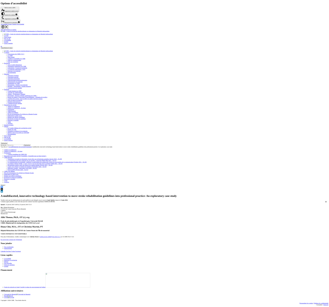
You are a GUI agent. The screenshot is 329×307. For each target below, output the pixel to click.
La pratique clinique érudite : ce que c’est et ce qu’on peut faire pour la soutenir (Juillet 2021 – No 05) (35, 163)
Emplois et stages (8, 125)
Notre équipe (11, 57)
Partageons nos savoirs (10, 105)
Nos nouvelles (8, 263)
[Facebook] (164, 187)
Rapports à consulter (13, 120)
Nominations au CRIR (14, 83)
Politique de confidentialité (321, 303)
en (1, 46)
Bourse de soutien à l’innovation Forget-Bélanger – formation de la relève (27, 97)
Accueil (6, 35)
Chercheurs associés (13, 77)
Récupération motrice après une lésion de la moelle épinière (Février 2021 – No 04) (30, 165)
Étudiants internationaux (14, 102)
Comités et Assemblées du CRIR (16, 58)
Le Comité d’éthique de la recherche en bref (19, 128)
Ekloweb (325, 305)
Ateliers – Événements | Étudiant (16, 94)
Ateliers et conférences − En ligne (13, 151)
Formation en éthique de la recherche (18, 131)
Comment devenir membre (15, 88)
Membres (6, 74)
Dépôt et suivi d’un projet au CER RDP (18, 132)
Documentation (12, 72)
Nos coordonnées (9, 247)
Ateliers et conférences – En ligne (17, 108)
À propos (6, 52)
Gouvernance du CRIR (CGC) (16, 54)
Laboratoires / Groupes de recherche (17, 68)
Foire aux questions (13, 61)
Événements (11, 109)
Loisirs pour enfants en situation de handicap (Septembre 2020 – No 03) (27, 166)
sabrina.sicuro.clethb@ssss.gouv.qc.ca (50, 236)
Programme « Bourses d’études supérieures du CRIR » (22, 95)
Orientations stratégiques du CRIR (17, 66)
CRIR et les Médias (13, 112)
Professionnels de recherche (15, 82)
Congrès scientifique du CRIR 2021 (17, 154)
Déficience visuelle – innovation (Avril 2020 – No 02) (22, 168)
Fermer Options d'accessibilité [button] (16, 24)
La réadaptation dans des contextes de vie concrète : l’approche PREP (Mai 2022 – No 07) (32, 160)
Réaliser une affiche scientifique (16, 117)
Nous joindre (7, 37)
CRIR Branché (12, 111)
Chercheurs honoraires (14, 78)
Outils (9, 122)
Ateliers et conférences (14, 106)
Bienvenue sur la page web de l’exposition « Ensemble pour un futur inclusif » (25, 156)
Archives (10, 123)
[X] (164, 189)
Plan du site (7, 38)
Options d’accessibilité (14, 3)
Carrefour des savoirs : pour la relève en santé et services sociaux (25, 98)
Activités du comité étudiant (15, 92)
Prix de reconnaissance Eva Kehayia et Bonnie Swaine (22, 114)
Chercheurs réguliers (13, 75)
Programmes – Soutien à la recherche (18, 85)
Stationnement (8, 248)
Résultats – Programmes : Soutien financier (19, 86)
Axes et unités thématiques (15, 65)
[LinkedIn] (164, 191)
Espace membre (8, 43)
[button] (10, 22)
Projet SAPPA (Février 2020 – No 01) (18, 170)
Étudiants (6, 89)
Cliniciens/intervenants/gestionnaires (17, 80)
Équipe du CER (12, 129)
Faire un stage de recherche (15, 100)
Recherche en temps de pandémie (17, 119)
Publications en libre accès (15, 115)
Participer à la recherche (14, 71)
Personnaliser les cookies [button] (306, 303)
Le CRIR (10, 55)
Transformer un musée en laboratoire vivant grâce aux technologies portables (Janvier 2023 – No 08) (35, 159)
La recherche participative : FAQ (16, 69)
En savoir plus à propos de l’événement (11, 239)
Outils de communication (14, 60)
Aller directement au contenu (8, 29)
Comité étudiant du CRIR (14, 91)
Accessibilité (4, 24)
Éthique (6, 126)
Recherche (7, 63)
